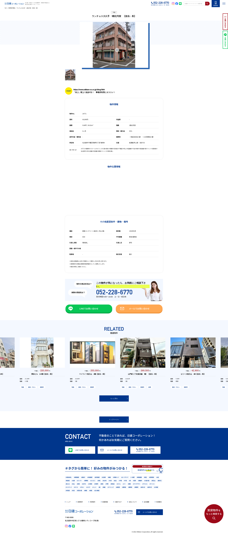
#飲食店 (112, 484)
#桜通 (90, 490)
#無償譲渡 (76, 477)
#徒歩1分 (143, 487)
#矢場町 (96, 484)
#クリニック (111, 487)
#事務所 (136, 487)
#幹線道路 (139, 477)
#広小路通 (96, 490)
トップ (68, 502)
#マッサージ (69, 487)
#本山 (73, 484)
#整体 (129, 484)
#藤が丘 (159, 480)
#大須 (110, 480)
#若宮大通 (79, 490)
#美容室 (118, 487)
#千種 (120, 480)
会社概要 (146, 502)
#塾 (99, 487)
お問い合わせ (225, 23)
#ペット (94, 487)
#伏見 (99, 480)
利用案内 (159, 502)
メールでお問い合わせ (139, 308)
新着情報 (105, 502)
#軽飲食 (130, 487)
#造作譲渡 (97, 477)
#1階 (157, 477)
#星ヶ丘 (68, 484)
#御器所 (140, 480)
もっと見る (114, 398)
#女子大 (84, 484)
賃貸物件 (80, 502)
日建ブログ (118, 502)
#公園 (73, 480)
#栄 (130, 480)
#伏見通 (68, 490)
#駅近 (145, 477)
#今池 (125, 480)
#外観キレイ (116, 477)
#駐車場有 (151, 477)
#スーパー (79, 480)
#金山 (115, 480)
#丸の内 (104, 480)
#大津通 (156, 487)
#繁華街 (86, 480)
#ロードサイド (124, 477)
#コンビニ (92, 480)
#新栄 (78, 484)
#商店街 (68, 480)
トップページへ (114, 419)
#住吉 (73, 490)
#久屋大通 (146, 480)
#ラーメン (152, 484)
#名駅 (134, 480)
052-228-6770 (114, 292)
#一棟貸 (132, 477)
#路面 (109, 477)
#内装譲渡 (89, 477)
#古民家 (104, 477)
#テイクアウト (136, 484)
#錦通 (85, 490)
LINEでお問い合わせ (88, 308)
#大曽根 (90, 484)
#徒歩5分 (149, 487)
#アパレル (144, 484)
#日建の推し (69, 477)
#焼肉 (101, 484)
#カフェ (119, 484)
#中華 (107, 484)
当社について (133, 502)
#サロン (82, 487)
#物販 (104, 487)
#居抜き (83, 477)
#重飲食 (124, 487)
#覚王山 (153, 480)
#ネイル (76, 487)
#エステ (88, 487)
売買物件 (92, 502)
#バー (124, 484)
